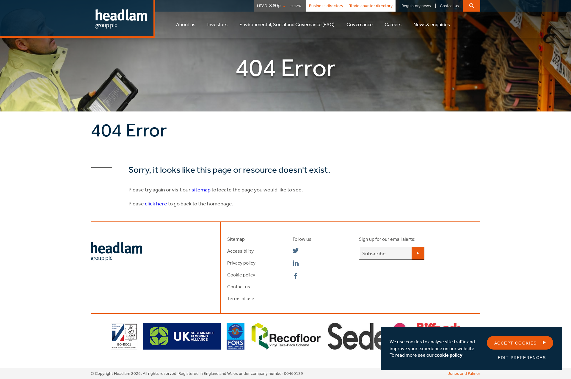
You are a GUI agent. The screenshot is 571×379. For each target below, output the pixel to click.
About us (185, 24)
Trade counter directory (371, 5)
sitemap (201, 189)
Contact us (449, 6)
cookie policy (448, 355)
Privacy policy (241, 263)
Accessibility (240, 251)
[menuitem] (185, 27)
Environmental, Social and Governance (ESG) (287, 24)
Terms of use (240, 298)
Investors (217, 24)
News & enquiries (431, 24)
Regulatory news (416, 6)
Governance (359, 24)
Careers (393, 24)
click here (156, 203)
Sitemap (236, 239)
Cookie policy (241, 275)
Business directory (326, 5)
